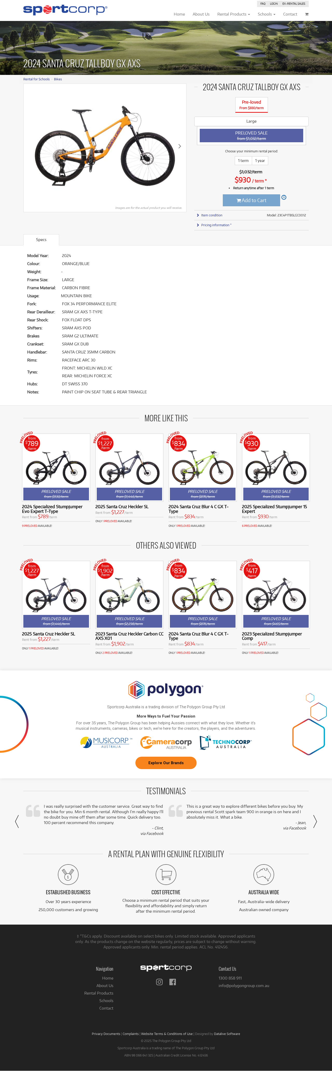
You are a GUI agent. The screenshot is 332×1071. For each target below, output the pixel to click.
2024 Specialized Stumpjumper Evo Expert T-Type (52, 509)
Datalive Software (227, 1034)
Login (274, 3)
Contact (106, 1008)
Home (107, 978)
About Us (104, 985)
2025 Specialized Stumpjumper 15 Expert (274, 509)
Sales (293, 3)
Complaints (131, 1034)
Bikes (58, 79)
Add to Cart (253, 200)
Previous (30, 146)
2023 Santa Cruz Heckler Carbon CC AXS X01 (129, 636)
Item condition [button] (211, 215)
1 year (260, 160)
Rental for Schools (36, 79)
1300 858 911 (230, 978)
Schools (106, 1000)
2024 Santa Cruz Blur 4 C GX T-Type (199, 509)
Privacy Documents (106, 1034)
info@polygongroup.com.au (244, 985)
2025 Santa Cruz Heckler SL (121, 506)
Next (180, 146)
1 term (243, 160)
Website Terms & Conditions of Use (167, 1034)
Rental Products (98, 993)
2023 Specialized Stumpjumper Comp (272, 636)
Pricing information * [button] (216, 225)
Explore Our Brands (166, 763)
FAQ (262, 3)
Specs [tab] (41, 239)
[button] (17, 821)
